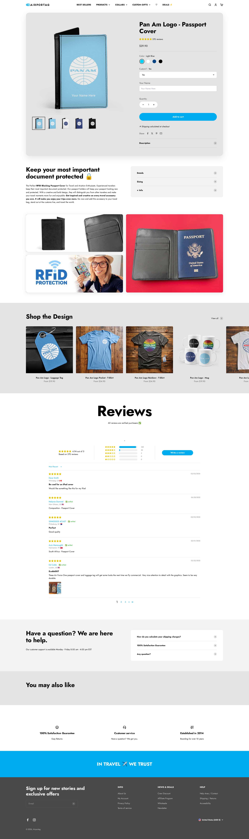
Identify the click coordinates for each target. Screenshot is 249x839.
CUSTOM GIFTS (140, 4)
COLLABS (120, 4)
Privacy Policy (124, 803)
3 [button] (125, 601)
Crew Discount (164, 793)
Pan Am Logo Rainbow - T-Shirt (149, 377)
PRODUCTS (101, 4)
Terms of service (125, 808)
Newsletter (162, 808)
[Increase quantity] (154, 105)
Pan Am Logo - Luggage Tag (49, 377)
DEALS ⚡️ (167, 4)
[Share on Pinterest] (156, 133)
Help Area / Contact (209, 793)
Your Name (144, 83)
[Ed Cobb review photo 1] (55, 588)
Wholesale (162, 803)
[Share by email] (161, 133)
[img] (55, 474)
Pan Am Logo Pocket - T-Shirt (99, 377)
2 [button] (121, 601)
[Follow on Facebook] (27, 820)
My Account (123, 798)
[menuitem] (38, 123)
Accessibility (205, 803)
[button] (145, 39)
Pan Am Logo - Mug (199, 377)
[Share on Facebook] (148, 133)
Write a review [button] (178, 452)
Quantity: (143, 98)
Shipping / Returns (208, 798)
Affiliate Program (165, 798)
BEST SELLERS (84, 4)
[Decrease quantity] (143, 105)
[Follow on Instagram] (34, 820)
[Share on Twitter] (152, 133)
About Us (122, 793)
